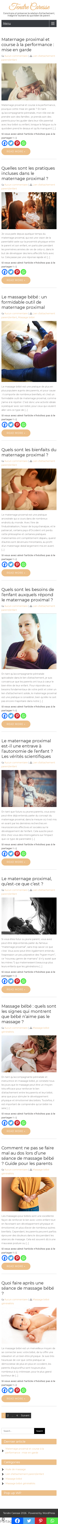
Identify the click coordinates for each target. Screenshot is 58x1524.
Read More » (16, 151)
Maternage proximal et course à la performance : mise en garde (27, 44)
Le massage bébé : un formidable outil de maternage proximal (24, 302)
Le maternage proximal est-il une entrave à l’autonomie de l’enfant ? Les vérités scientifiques (27, 748)
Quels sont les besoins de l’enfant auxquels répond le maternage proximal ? (27, 594)
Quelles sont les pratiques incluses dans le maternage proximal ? (28, 173)
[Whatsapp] (23, 143)
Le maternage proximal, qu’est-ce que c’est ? (26, 881)
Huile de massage (15, 1469)
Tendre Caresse (29, 7)
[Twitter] (11, 143)
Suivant (25, 1415)
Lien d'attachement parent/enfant (24, 1474)
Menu (7, 23)
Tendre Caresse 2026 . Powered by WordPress (29, 1513)
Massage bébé (26, 317)
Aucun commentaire (16, 55)
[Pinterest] (17, 143)
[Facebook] (4, 143)
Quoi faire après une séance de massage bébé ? (27, 1288)
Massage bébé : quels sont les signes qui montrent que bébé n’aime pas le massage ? (28, 1014)
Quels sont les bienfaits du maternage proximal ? (28, 452)
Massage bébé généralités (20, 1483)
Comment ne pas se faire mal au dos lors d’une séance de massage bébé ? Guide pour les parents (27, 1155)
